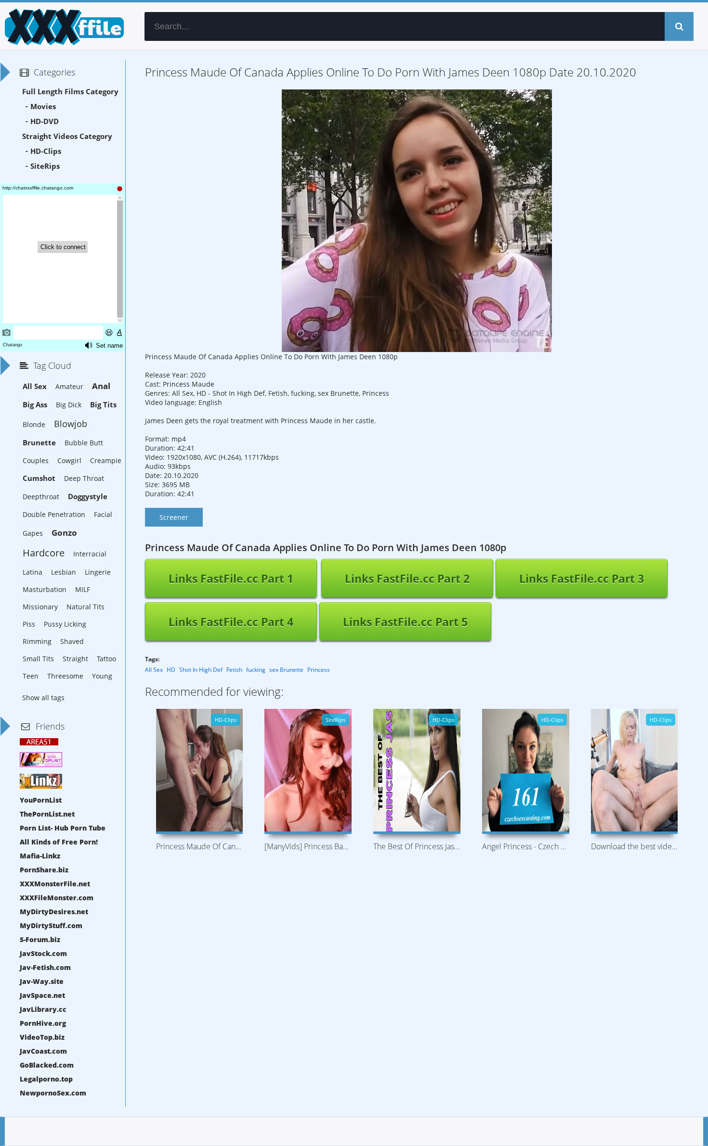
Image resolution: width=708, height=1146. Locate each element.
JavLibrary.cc (43, 1009)
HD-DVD (44, 121)
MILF (82, 589)
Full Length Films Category (70, 92)
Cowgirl (69, 460)
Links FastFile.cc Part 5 (405, 622)
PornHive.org (43, 1023)
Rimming (37, 641)
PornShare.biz (44, 869)
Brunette (39, 443)
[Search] (679, 26)
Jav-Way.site (42, 981)
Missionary (40, 606)
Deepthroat (41, 496)
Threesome (65, 675)
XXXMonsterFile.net (55, 883)
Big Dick (68, 404)
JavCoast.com (43, 1051)
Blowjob (70, 423)
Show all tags (43, 697)
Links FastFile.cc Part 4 (231, 622)
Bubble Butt (84, 442)
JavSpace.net (42, 995)
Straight (75, 658)
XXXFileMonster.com (56, 897)
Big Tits (103, 405)
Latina (32, 572)
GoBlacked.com (47, 1065)
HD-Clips (45, 151)
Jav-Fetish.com (45, 967)
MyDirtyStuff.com (51, 925)
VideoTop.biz (42, 1037)
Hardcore (44, 552)
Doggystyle (87, 496)
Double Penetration (54, 514)
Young (102, 675)
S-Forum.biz (40, 939)
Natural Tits (85, 606)
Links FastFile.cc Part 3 (581, 578)
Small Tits (38, 658)
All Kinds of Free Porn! (59, 841)
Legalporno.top (46, 1078)
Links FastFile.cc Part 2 (407, 578)
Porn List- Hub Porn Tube (62, 827)
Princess (318, 670)
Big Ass (35, 405)
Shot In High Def (201, 670)
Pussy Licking (65, 624)
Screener (173, 517)
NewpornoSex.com (53, 1092)
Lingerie (98, 572)
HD (171, 670)
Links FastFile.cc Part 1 (231, 578)
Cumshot (39, 478)
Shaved (72, 641)
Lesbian (63, 572)
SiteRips (45, 166)
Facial (103, 514)
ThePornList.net (47, 814)
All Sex (154, 670)
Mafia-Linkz (40, 855)
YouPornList (41, 800)
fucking (255, 670)
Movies (43, 106)
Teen (31, 675)
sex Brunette (286, 670)
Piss (29, 624)
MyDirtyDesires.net (54, 911)
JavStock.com (43, 953)
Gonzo (64, 532)
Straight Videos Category (67, 136)
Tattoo (106, 658)
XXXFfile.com (62, 26)
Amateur (69, 386)
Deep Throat (84, 478)
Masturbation (44, 589)
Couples (36, 460)
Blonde (34, 424)
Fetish (234, 670)
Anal (101, 385)
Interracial (89, 553)
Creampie (105, 460)
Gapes (33, 533)
